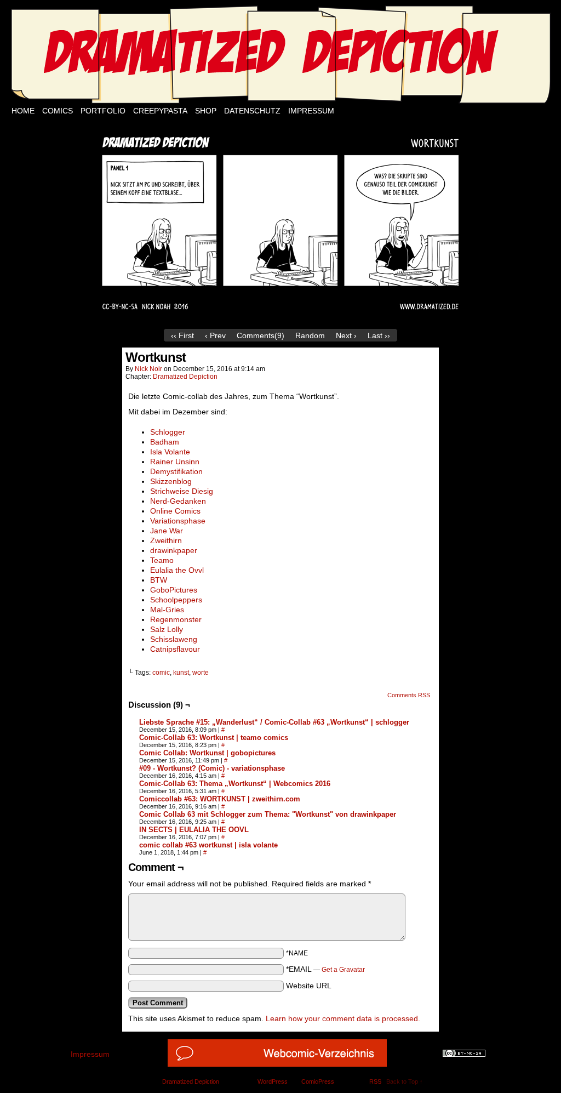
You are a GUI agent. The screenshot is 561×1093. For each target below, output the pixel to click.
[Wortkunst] (280, 320)
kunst (181, 672)
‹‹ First (182, 335)
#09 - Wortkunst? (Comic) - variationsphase (212, 768)
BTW (158, 580)
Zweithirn (166, 540)
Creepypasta (160, 110)
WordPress (272, 1081)
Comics (57, 110)
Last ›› (379, 335)
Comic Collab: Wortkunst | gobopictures (207, 753)
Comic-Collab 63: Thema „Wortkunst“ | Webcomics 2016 (234, 783)
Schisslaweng (173, 639)
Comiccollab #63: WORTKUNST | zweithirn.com (219, 799)
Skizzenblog (171, 481)
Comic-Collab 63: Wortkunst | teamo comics (213, 737)
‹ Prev (215, 335)
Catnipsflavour (175, 649)
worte (200, 672)
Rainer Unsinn (174, 461)
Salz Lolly (166, 629)
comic (161, 672)
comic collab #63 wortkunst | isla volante (208, 845)
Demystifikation (176, 471)
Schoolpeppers (176, 599)
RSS (375, 1081)
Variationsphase (177, 520)
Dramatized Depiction (185, 376)
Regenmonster (176, 619)
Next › (346, 335)
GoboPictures (173, 589)
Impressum (311, 110)
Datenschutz (252, 110)
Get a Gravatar (343, 970)
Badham (164, 441)
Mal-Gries (167, 609)
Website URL (308, 985)
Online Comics (175, 510)
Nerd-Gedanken (178, 501)
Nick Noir (148, 369)
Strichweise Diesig (181, 491)
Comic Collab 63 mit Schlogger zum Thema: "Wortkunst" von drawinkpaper (267, 814)
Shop (205, 110)
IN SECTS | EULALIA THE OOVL (194, 830)
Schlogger (167, 432)
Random (310, 335)
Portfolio (103, 110)
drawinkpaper (173, 550)
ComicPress (317, 1081)
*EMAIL (325, 969)
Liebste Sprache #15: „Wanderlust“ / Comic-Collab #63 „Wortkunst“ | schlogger (274, 722)
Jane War (166, 530)
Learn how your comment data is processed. (343, 1018)
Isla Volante (170, 451)
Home (23, 110)
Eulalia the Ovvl (177, 570)
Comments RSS (408, 695)
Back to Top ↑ (404, 1081)
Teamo (162, 560)
